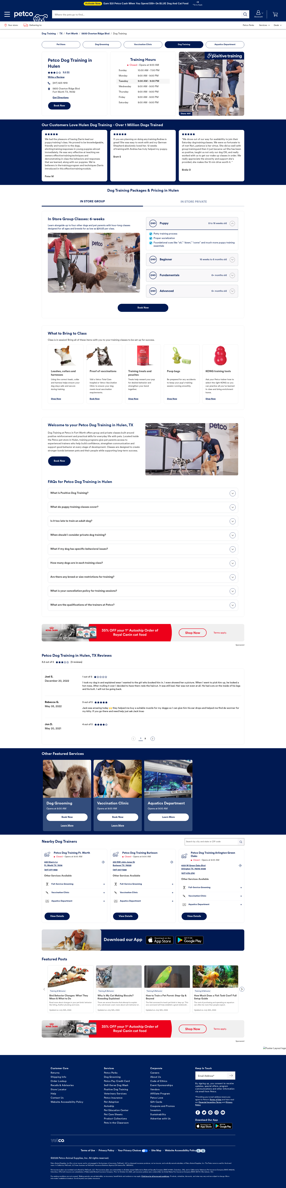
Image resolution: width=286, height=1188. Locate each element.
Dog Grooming (112, 1077)
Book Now (59, 106)
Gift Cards (156, 1102)
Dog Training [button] (184, 44)
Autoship (109, 1106)
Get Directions (61, 98)
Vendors (155, 1089)
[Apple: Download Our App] (204, 1126)
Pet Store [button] (61, 44)
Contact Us (57, 1098)
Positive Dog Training (116, 1089)
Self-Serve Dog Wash (116, 1085)
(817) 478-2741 (188, 873)
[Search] (245, 14)
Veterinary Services (115, 1094)
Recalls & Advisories (62, 1085)
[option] (143, 702)
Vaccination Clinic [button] (143, 44)
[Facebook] (197, 1112)
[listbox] (143, 702)
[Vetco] (57, 1140)
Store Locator (59, 1089)
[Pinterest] (210, 1112)
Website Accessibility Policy (67, 1102)
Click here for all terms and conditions (155, 1176)
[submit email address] (231, 1075)
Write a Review (56, 77)
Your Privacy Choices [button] (129, 1150)
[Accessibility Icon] (200, 1150)
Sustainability (158, 1114)
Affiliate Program (160, 1094)
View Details (57, 916)
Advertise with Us (160, 1119)
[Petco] (30, 14)
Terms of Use (216, 1100)
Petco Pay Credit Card (117, 1081)
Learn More (67, 826)
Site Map (156, 1150)
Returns (55, 1073)
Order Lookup (59, 1081)
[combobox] (214, 841)
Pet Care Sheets (113, 1114)
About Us (155, 1077)
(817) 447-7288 (120, 870)
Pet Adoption (111, 1102)
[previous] (133, 739)
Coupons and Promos (162, 1106)
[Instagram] (216, 1112)
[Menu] (7, 14)
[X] (204, 1112)
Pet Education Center (116, 1110)
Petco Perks (111, 1073)
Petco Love (156, 1098)
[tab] (92, 202)
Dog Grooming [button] (102, 44)
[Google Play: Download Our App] (223, 1126)
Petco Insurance (113, 1098)
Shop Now (56, 399)
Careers (154, 1073)
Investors (155, 1110)
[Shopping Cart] (275, 14)
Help (53, 1094)
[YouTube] (222, 1112)
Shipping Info (58, 1077)
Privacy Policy (106, 1150)
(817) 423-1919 (60, 83)
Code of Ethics (158, 1081)
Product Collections (115, 1119)
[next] (153, 739)
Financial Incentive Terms (210, 1102)
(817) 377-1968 (50, 870)
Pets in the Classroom (116, 1123)
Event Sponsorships (161, 1085)
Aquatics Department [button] (224, 44)
